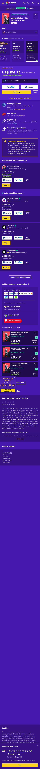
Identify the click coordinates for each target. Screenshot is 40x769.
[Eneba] (11, 2)
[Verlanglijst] (28, 3)
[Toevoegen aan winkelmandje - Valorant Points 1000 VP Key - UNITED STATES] (34, 374)
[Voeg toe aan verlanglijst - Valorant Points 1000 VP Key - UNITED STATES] (35, 364)
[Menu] (3, 3)
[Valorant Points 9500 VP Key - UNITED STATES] (20, 353)
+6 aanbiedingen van (20, 98)
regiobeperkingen (19, 109)
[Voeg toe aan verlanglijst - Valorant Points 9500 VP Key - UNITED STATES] (35, 348)
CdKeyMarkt (11, 250)
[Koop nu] (10, 87)
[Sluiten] (37, 745)
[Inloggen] (37, 3)
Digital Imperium (12, 199)
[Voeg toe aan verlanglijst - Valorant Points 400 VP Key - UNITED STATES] (35, 333)
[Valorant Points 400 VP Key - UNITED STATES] (20, 338)
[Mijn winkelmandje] (33, 3)
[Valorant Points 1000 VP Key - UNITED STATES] (20, 369)
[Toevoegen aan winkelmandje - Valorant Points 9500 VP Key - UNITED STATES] (34, 358)
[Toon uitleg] (27, 201)
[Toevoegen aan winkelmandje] (35, 92)
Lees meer (20, 439)
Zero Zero (10, 226)
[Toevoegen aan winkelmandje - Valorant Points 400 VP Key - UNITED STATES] (34, 342)
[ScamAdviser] (12, 307)
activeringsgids (20, 115)
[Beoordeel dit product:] (8, 402)
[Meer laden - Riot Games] (4, 115)
